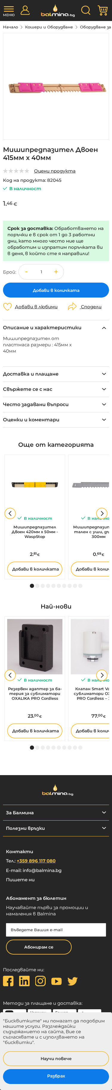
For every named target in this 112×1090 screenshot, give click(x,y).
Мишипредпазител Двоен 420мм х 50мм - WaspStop (35, 532)
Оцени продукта (55, 171)
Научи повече (56, 1058)
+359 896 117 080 (36, 861)
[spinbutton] (41, 272)
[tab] (56, 327)
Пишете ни (20, 879)
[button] (56, 271)
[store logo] (56, 10)
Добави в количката (35, 569)
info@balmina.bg (42, 870)
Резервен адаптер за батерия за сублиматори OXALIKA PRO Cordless (35, 693)
